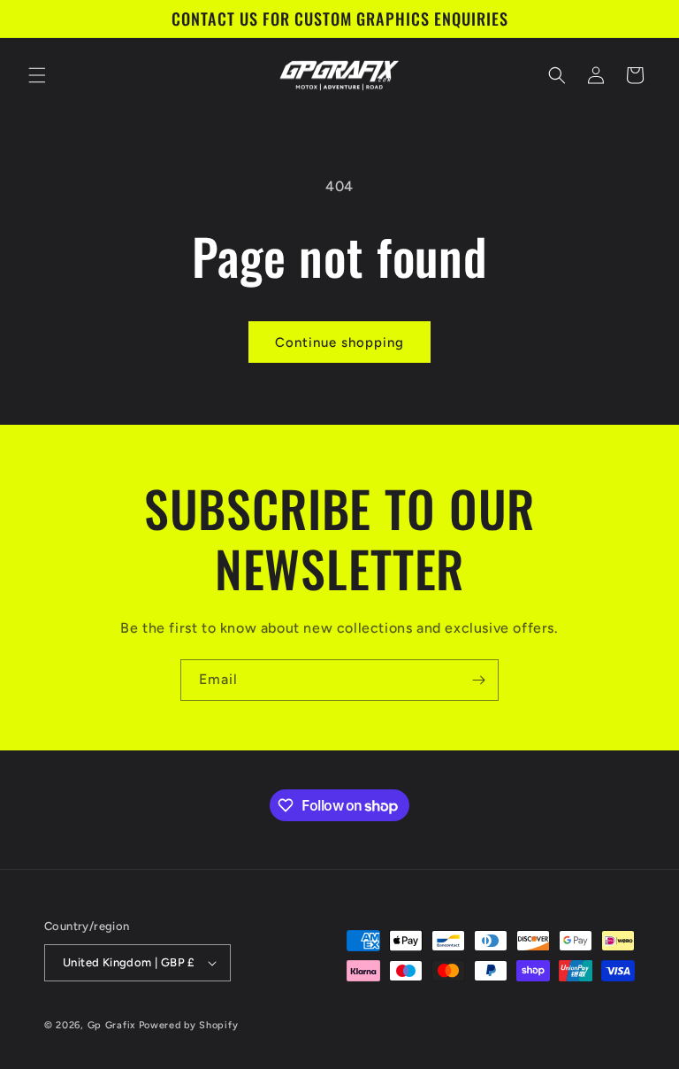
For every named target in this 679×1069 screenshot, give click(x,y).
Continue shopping (339, 342)
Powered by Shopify (189, 1025)
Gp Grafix (111, 1025)
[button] (37, 75)
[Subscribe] (478, 680)
